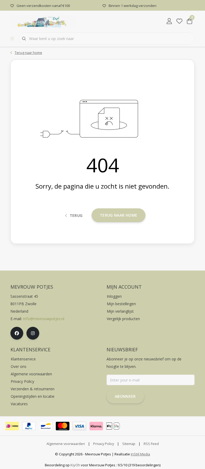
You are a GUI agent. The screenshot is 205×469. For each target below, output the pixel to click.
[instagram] (32, 333)
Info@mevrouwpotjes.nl (43, 318)
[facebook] (16, 333)
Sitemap (128, 443)
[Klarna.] (96, 426)
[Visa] (79, 426)
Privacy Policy (103, 443)
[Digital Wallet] (113, 426)
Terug (76, 215)
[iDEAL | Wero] (12, 426)
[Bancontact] (46, 426)
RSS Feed (151, 443)
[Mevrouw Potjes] (43, 21)
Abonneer (125, 396)
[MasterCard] (62, 426)
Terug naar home (118, 215)
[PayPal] (29, 426)
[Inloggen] (169, 21)
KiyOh (75, 465)
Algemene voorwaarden (65, 443)
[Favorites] (179, 21)
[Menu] (12, 38)
